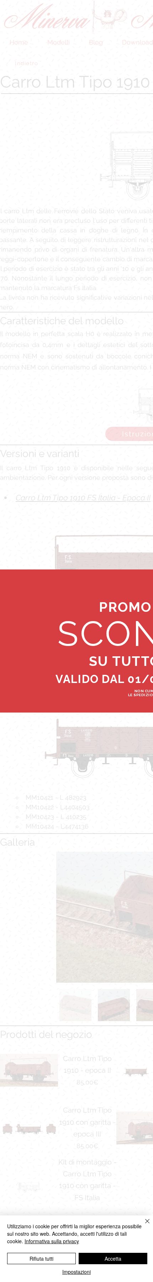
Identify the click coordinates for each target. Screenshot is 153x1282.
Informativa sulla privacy (52, 1241)
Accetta (113, 1258)
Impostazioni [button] (76, 1271)
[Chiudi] (143, 1225)
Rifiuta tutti (41, 1258)
